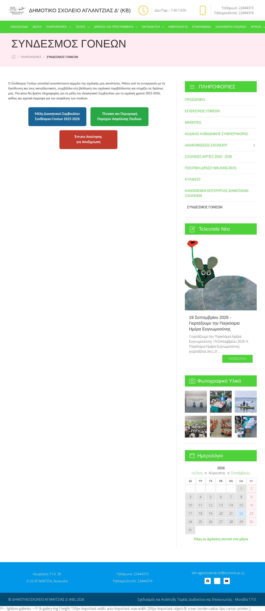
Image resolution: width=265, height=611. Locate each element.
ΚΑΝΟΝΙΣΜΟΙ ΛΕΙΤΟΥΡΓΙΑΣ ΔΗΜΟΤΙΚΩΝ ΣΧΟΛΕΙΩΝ (216, 193)
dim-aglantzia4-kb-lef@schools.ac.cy (218, 573)
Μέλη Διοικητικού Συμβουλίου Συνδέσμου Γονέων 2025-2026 (57, 116)
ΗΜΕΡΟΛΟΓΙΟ (178, 26)
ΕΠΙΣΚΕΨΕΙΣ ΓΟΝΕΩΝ (202, 111)
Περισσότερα (237, 359)
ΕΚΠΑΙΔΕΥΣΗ (151, 26)
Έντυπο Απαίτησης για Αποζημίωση (88, 139)
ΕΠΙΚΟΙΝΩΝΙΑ (201, 26)
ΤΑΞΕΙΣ (81, 26)
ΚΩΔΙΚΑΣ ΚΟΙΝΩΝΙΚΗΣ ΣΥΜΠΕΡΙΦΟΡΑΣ (216, 134)
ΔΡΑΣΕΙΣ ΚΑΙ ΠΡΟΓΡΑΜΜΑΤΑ (114, 26)
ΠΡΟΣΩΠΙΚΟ (195, 99)
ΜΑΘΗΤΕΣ (193, 122)
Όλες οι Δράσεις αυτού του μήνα (221, 539)
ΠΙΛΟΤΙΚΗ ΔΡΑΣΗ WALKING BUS (210, 168)
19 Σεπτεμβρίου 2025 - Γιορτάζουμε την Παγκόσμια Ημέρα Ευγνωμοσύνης (214, 323)
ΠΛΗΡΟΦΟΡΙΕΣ (56, 26)
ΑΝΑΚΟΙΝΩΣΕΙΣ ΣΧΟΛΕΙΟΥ (206, 145)
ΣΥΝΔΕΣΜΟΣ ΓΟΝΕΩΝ (205, 207)
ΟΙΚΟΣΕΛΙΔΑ (19, 26)
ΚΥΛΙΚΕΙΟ (192, 179)
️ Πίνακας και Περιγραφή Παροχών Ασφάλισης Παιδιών (119, 116)
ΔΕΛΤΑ (37, 26)
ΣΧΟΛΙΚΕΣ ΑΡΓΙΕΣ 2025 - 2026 (208, 156)
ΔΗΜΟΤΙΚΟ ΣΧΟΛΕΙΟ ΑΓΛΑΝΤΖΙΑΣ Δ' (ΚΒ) (43, 599)
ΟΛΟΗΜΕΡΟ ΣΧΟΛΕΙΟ (231, 26)
